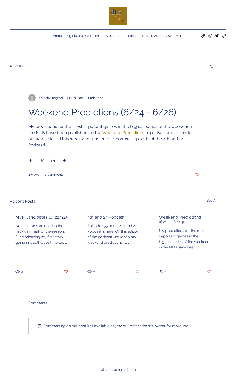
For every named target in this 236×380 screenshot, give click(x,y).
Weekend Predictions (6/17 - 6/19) (180, 219)
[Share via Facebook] (30, 160)
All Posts (16, 66)
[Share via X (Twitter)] (42, 160)
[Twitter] (217, 35)
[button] (211, 66)
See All (212, 200)
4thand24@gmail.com (118, 370)
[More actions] (196, 98)
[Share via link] (64, 160)
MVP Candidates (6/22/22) (41, 217)
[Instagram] (210, 35)
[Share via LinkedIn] (53, 160)
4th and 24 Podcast (105, 217)
